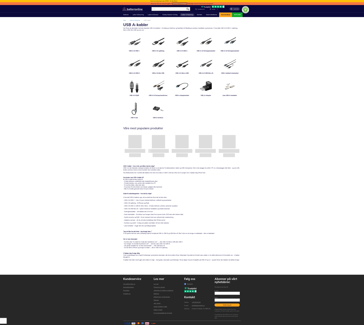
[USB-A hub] (134, 108)
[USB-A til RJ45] (134, 86)
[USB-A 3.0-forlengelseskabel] (230, 41)
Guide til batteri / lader (160, 306)
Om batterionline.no (129, 284)
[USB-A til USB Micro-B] (206, 64)
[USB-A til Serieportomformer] (158, 86)
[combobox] (170, 9)
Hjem (124, 20)
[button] (217, 9)
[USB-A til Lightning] (158, 41)
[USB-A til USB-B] (134, 64)
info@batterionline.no (198, 305)
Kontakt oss (126, 294)
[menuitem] (126, 15)
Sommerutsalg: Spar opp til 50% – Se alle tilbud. (163, 1)
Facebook (190, 284)
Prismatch (126, 290)
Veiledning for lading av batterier (163, 290)
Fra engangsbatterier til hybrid (163, 313)
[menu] (182, 15)
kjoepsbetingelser (128, 287)
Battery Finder (158, 310)
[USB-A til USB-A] (182, 41)
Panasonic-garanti (159, 287)
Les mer (156, 284)
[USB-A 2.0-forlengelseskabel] (206, 41)
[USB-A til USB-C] (134, 41)
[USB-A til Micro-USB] (182, 64)
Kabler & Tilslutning (135, 20)
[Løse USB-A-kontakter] (230, 86)
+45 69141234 (196, 302)
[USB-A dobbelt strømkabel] (230, 64)
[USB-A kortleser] (158, 108)
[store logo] (132, 9)
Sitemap (156, 300)
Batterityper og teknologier (162, 297)
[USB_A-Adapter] (206, 86)
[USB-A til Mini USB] (158, 64)
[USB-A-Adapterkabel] (182, 86)
